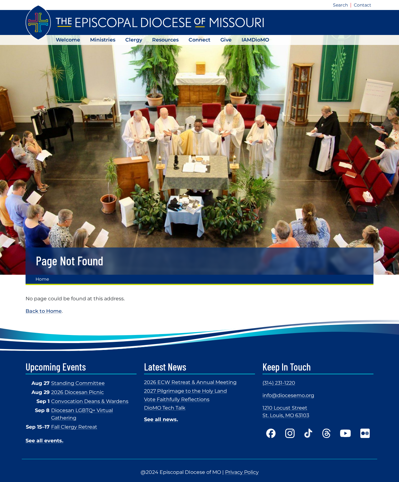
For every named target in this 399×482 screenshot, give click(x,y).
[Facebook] (271, 433)
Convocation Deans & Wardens (89, 401)
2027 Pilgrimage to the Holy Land (185, 391)
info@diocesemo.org (288, 395)
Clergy (133, 40)
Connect (199, 40)
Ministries (102, 40)
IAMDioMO (255, 40)
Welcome (68, 40)
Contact (362, 5)
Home (42, 279)
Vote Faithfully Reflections (176, 399)
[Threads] (326, 433)
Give (226, 40)
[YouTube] (345, 433)
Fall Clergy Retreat (74, 427)
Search (340, 5)
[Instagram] (290, 433)
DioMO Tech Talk (164, 408)
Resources (165, 40)
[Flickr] (365, 433)
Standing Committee (78, 383)
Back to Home (44, 311)
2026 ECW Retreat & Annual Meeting (190, 382)
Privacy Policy (242, 472)
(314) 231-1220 (278, 383)
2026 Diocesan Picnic (77, 392)
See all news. (161, 419)
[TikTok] (308, 433)
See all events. (44, 441)
